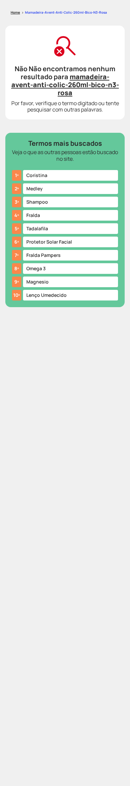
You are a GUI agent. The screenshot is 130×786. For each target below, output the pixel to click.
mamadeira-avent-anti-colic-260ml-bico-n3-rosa (66, 12)
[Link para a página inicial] (15, 12)
